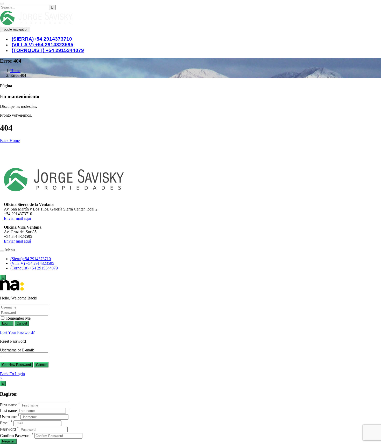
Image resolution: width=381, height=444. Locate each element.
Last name (8, 410)
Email (5, 423)
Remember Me (18, 318)
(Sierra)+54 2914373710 (30, 259)
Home (15, 71)
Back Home (10, 140)
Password (8, 429)
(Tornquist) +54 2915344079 (48, 50)
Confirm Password (15, 435)
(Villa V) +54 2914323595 (32, 263)
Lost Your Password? (17, 332)
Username (8, 417)
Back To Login (12, 374)
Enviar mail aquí (17, 218)
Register (8, 441)
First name (8, 405)
